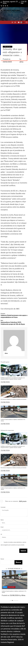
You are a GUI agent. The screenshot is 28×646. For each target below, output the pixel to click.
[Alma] (14, 340)
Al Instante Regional (11, 10)
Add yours (22, 501)
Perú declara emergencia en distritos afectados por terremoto (13, 399)
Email (2, 527)
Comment (3, 507)
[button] (3, 587)
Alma (6, 353)
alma (21, 62)
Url (1, 534)
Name (2, 520)
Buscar (2, 559)
